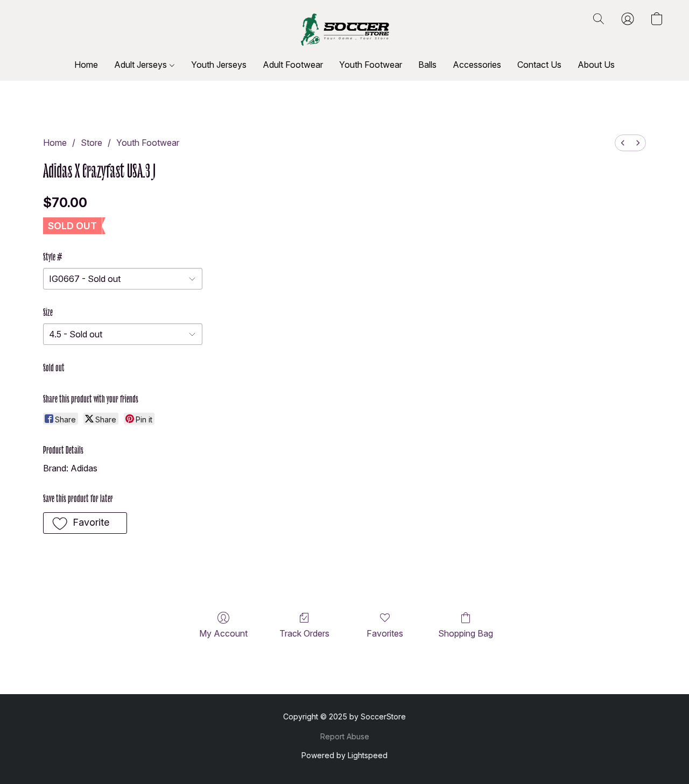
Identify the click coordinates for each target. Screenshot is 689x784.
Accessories (477, 64)
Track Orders (304, 633)
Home (86, 64)
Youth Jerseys (219, 64)
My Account (223, 633)
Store (91, 142)
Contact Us (539, 64)
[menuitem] (622, 143)
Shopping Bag (465, 633)
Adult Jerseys (141, 64)
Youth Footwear (370, 64)
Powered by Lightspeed (344, 755)
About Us (596, 64)
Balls (427, 64)
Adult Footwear (293, 64)
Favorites (385, 633)
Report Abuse (344, 736)
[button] (345, 29)
